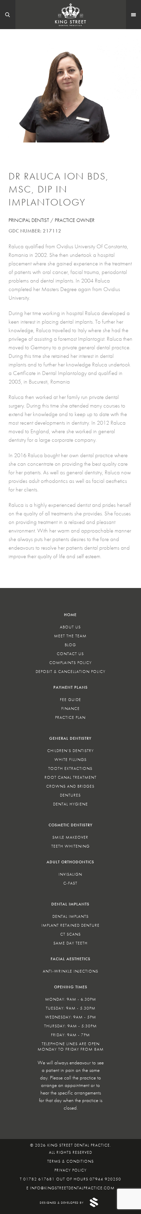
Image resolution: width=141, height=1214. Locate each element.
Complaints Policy (70, 662)
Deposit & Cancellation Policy (70, 671)
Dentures (70, 795)
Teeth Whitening (70, 846)
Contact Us (70, 653)
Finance (70, 708)
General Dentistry (70, 738)
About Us (70, 627)
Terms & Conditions (70, 1161)
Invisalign (70, 874)
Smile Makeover (70, 837)
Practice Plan (70, 717)
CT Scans (70, 934)
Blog (70, 645)
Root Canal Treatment (70, 777)
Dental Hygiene (70, 804)
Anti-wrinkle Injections (70, 971)
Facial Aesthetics (70, 959)
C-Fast (70, 883)
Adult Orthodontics (70, 862)
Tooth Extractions (70, 768)
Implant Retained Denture (70, 925)
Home (70, 614)
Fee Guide (70, 699)
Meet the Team (70, 636)
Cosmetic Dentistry (70, 825)
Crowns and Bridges (70, 786)
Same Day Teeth (70, 943)
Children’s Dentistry (70, 750)
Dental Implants (70, 904)
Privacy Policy (70, 1170)
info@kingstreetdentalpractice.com (72, 1188)
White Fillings (70, 759)
